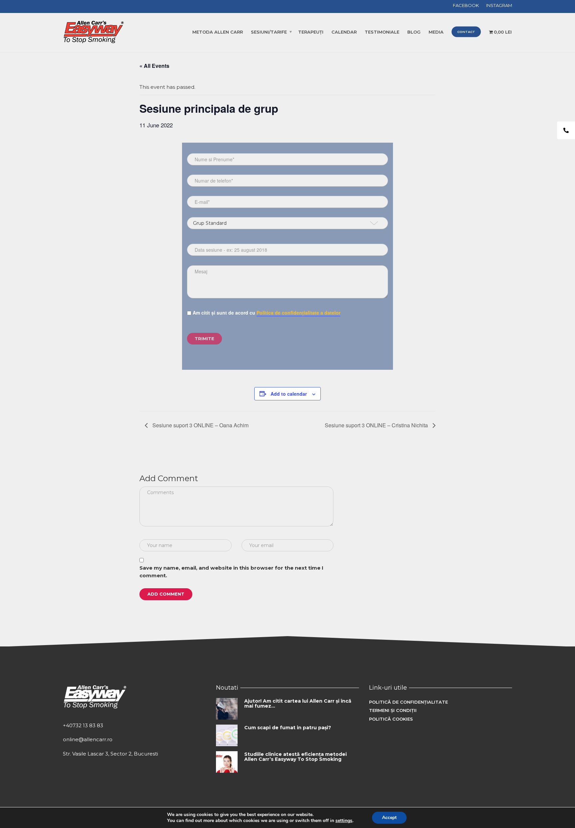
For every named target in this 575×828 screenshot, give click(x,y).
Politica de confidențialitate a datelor (298, 312)
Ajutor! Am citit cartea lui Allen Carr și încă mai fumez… (297, 703)
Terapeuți (310, 32)
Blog (414, 32)
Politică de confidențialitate (408, 702)
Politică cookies (391, 719)
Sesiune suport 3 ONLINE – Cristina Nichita (377, 425)
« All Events (154, 65)
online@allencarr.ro (87, 739)
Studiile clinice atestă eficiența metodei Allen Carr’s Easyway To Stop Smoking (295, 756)
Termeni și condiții (393, 710)
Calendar (344, 32)
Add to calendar (289, 393)
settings (343, 821)
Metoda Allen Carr (217, 32)
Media (436, 32)
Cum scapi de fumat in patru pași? (287, 728)
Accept (389, 817)
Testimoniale (382, 32)
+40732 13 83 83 (83, 725)
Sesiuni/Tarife (269, 32)
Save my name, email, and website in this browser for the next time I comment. (231, 572)
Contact (466, 32)
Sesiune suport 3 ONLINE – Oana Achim (200, 425)
